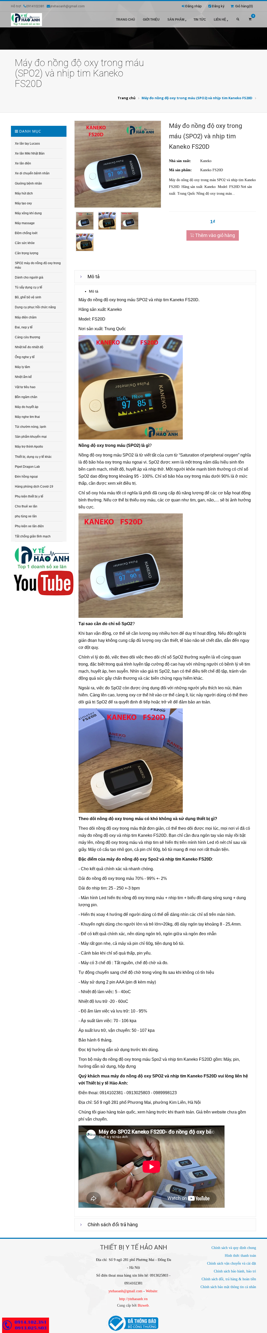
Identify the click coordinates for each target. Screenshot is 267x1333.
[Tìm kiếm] (237, 19)
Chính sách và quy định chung (233, 1248)
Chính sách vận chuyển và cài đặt (231, 1263)
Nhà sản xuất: (180, 161)
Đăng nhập (193, 6)
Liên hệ (220, 19)
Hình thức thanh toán (240, 1256)
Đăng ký (218, 6)
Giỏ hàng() (243, 6)
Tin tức (199, 19)
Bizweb (143, 1305)
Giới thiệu (151, 19)
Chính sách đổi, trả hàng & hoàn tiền (229, 1279)
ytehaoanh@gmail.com (125, 1291)
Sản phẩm (175, 19)
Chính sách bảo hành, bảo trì (235, 1271)
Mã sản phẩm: (180, 170)
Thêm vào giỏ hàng (214, 235)
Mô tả (94, 276)
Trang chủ (125, 19)
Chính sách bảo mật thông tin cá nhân (228, 1287)
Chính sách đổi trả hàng (113, 1224)
